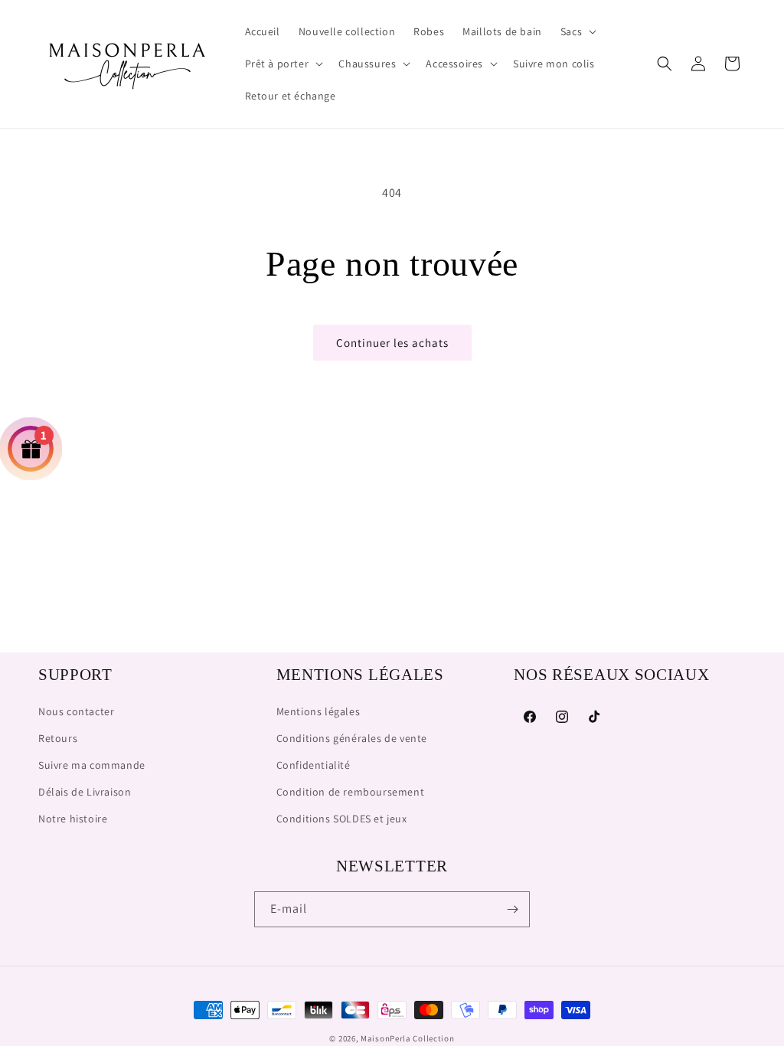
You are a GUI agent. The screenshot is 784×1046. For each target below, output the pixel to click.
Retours (57, 738)
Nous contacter (76, 711)
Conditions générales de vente (351, 738)
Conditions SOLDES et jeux (341, 818)
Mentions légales (318, 711)
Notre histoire (72, 818)
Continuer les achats (392, 342)
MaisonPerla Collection (407, 1038)
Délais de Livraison (84, 792)
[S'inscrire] (512, 909)
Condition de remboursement (350, 792)
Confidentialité (313, 765)
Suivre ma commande (91, 765)
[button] (577, 31)
